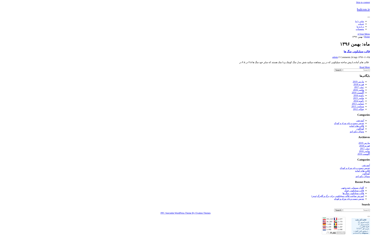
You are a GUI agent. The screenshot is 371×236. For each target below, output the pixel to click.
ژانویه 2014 (358, 101)
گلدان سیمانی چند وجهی (352, 188)
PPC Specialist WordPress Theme (186, 213)
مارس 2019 (358, 81)
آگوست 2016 (358, 92)
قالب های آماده (356, 126)
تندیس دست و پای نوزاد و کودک (349, 123)
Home (367, 37)
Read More (365, 67)
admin (335, 57)
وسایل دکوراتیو (357, 131)
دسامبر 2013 (358, 103)
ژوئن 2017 (359, 87)
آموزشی (360, 120)
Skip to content (363, 2)
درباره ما (360, 27)
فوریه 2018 (358, 84)
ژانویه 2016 (358, 95)
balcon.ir (363, 9)
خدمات (361, 24)
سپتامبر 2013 (357, 106)
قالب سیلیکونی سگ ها (357, 51)
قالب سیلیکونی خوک (354, 190)
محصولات (360, 29)
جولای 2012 (358, 109)
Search (338, 70)
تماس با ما (359, 21)
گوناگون (360, 129)
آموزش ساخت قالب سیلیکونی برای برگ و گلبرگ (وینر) (337, 196)
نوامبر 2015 (358, 98)
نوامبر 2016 (358, 90)
